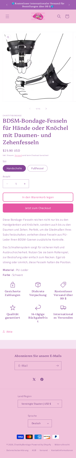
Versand (18, 155)
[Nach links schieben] (30, 109)
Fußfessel (37, 168)
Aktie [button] (9, 332)
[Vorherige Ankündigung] (7, 5)
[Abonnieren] (57, 365)
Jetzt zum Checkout (38, 208)
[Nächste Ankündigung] (69, 5)
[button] (7, 16)
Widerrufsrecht (62, 444)
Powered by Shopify (41, 444)
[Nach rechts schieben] (46, 109)
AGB (34, 450)
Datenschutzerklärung (17, 450)
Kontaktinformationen (62, 450)
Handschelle (14, 168)
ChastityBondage (22, 444)
